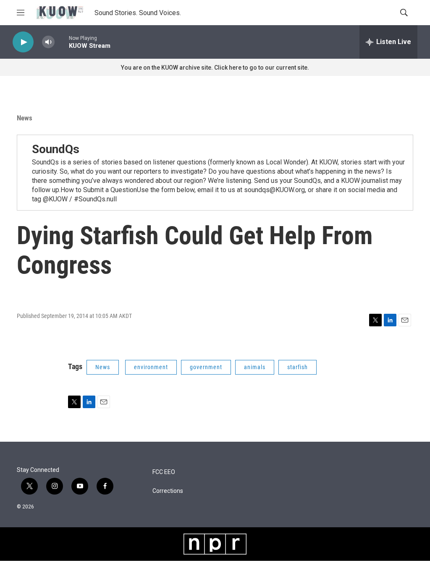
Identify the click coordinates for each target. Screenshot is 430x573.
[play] (23, 42)
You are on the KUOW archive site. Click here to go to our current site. (215, 67)
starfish (297, 367)
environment (151, 367)
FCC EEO (163, 472)
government (206, 367)
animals (254, 367)
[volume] (48, 42)
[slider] (61, 41)
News (24, 118)
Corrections (167, 491)
